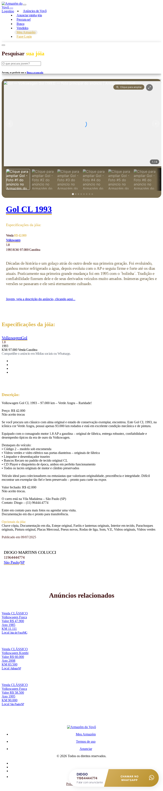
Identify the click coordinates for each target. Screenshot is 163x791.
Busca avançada (35, 72)
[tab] (18, 179)
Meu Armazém (86, 734)
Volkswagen (13, 240)
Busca (20, 24)
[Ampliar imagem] (149, 87)
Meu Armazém (26, 32)
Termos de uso (86, 741)
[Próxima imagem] (156, 124)
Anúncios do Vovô (34, 11)
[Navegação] (24, 4)
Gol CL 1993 (29, 209)
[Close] (3, 45)
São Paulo (11, 562)
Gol (24, 337)
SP (22, 562)
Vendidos (22, 28)
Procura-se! (24, 19)
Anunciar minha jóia (29, 15)
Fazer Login (24, 36)
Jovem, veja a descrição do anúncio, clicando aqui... (40, 299)
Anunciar (86, 749)
